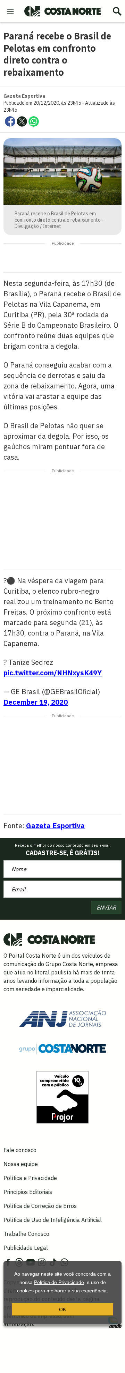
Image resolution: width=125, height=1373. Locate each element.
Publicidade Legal (25, 1247)
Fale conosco (19, 1149)
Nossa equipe (20, 1163)
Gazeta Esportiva (55, 825)
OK (62, 1309)
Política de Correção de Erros (40, 1205)
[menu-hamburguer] (10, 10)
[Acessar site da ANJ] (62, 1017)
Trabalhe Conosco (26, 1233)
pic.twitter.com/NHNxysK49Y (52, 672)
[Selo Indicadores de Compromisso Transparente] (62, 1096)
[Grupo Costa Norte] (62, 1048)
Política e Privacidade (30, 1177)
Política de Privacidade (59, 1282)
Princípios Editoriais (27, 1191)
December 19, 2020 (35, 702)
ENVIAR (106, 907)
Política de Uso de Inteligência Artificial (52, 1219)
